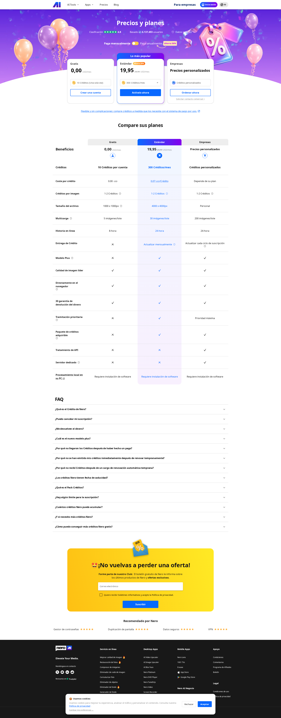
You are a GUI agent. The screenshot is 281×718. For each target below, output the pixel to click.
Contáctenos (218, 657)
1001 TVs (181, 662)
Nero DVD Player (150, 677)
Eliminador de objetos (109, 682)
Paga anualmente (151, 43)
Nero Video (148, 687)
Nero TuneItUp (150, 682)
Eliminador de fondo (108, 687)
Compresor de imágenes (110, 667)
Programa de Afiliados (222, 667)
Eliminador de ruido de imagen (112, 672)
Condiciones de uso (221, 691)
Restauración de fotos (109, 662)
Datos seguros (171, 629)
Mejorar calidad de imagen (111, 657)
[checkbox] (101, 595)
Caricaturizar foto (107, 677)
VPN (210, 629)
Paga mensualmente (117, 43)
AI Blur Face (148, 667)
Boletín (216, 672)
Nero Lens (181, 657)
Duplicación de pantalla (121, 629)
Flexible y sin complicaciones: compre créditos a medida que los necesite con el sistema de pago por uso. (139, 111)
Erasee (180, 667)
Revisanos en (61, 679)
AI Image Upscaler (151, 662)
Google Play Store (188, 677)
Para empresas (185, 5)
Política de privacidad (162, 595)
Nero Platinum (149, 672)
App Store (185, 672)
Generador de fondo (108, 692)
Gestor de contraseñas (66, 629)
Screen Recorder (150, 692)
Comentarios (218, 662)
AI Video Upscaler (151, 657)
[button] (140, 409)
